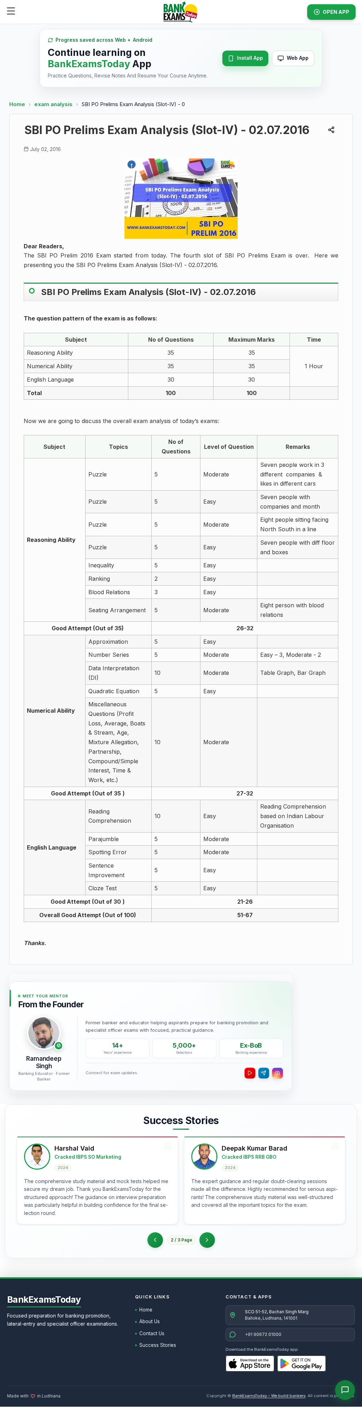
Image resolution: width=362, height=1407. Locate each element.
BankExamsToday (44, 1299)
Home (17, 104)
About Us (149, 1321)
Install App (250, 58)
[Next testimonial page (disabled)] (207, 1240)
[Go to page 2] (155, 1240)
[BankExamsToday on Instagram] (277, 1073)
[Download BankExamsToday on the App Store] (250, 1363)
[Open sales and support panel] (345, 1390)
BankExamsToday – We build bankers (268, 1395)
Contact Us (151, 1333)
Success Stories (157, 1345)
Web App (298, 58)
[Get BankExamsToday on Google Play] (301, 1363)
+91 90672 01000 (263, 1334)
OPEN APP (336, 12)
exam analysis (54, 104)
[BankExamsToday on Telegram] (263, 1073)
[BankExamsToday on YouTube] (250, 1073)
